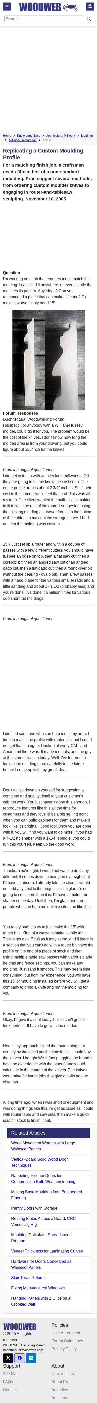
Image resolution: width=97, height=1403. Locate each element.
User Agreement (65, 1333)
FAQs (8, 1382)
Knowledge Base (28, 135)
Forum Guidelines (67, 1341)
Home (7, 135)
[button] (8, 1358)
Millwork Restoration (23, 140)
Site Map (11, 1374)
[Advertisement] (48, 79)
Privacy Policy (64, 1349)
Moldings (87, 135)
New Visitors (62, 1374)
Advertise (59, 1390)
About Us (59, 1382)
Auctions (59, 1398)
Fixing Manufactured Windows (38, 1288)
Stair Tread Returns (28, 1278)
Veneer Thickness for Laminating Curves (47, 1251)
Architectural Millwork (60, 135)
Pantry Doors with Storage (34, 1208)
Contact (10, 1390)
